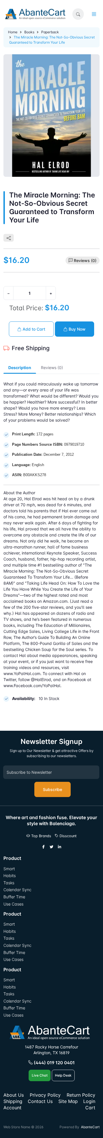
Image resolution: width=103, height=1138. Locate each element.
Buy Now (77, 329)
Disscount (67, 836)
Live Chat (39, 1075)
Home (12, 32)
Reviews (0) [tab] (52, 367)
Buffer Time (14, 896)
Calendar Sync (17, 889)
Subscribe (52, 789)
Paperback (50, 32)
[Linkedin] (59, 847)
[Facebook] (43, 847)
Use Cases (13, 904)
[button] (78, 14)
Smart (9, 868)
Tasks (8, 882)
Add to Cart (33, 329)
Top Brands (40, 836)
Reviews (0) (85, 260)
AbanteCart (90, 1127)
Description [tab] (19, 367)
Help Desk (63, 1075)
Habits (9, 875)
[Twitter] (51, 847)
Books (29, 32)
